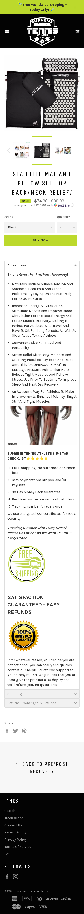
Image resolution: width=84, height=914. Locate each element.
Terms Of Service (17, 846)
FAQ (7, 854)
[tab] (42, 265)
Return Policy (15, 832)
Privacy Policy (15, 839)
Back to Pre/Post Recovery (44, 767)
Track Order (13, 818)
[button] (42, 205)
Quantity (63, 217)
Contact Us (13, 825)
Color (8, 217)
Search (9, 811)
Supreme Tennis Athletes (32, 891)
